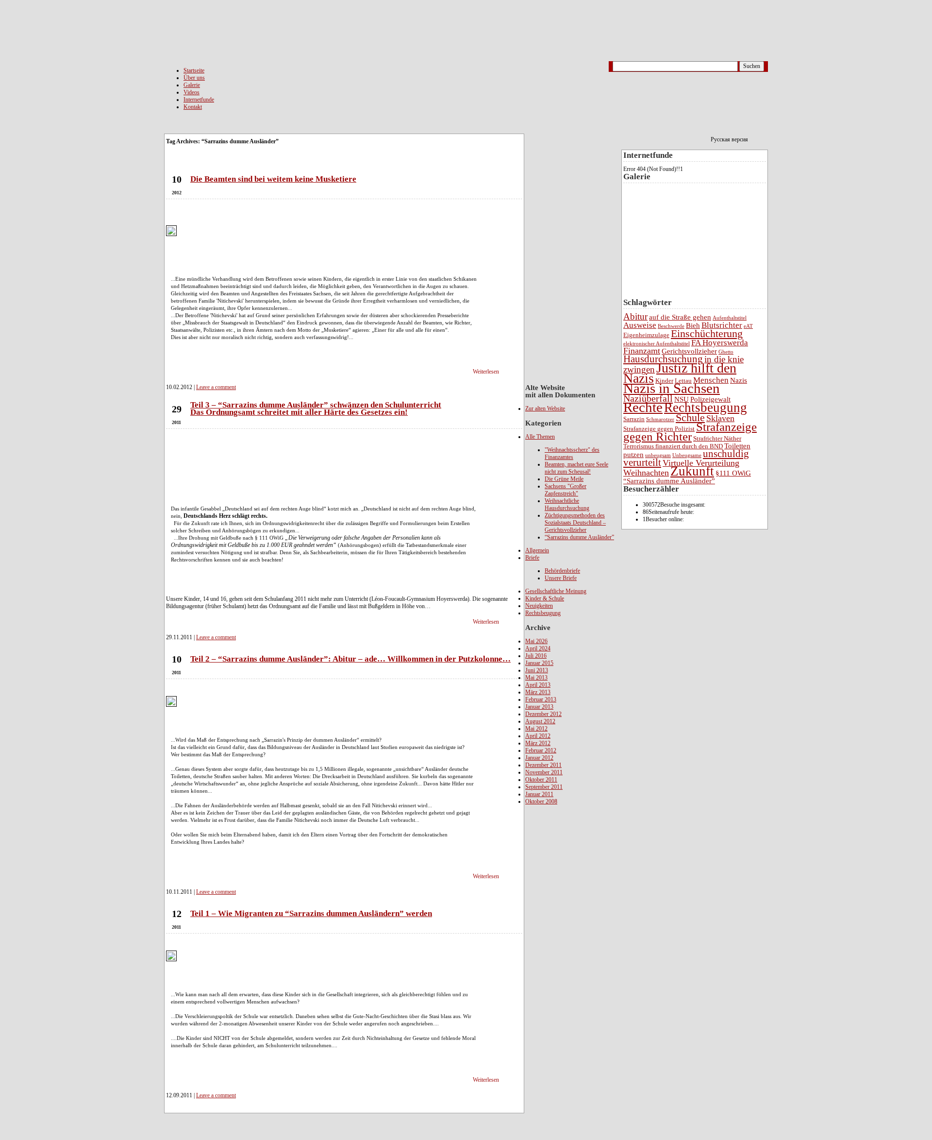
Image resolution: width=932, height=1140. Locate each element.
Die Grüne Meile (564, 479)
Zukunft (692, 471)
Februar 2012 (540, 750)
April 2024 (537, 648)
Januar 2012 (539, 757)
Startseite (193, 70)
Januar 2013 (539, 706)
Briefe (532, 557)
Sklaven (720, 418)
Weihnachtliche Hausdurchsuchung (567, 504)
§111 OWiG (733, 473)
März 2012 (537, 743)
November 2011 (544, 772)
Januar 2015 (539, 663)
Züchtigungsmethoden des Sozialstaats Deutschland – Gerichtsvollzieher (575, 522)
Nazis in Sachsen (671, 388)
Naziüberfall (648, 398)
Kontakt (192, 106)
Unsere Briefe (561, 578)
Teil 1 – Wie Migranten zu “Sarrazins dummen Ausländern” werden (311, 913)
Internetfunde (198, 99)
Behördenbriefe (562, 570)
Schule (690, 417)
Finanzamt (641, 351)
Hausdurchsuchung (663, 359)
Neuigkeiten (539, 605)
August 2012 (540, 721)
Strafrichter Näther (717, 438)
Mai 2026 (536, 641)
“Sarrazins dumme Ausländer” (579, 537)
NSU (681, 399)
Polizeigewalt (710, 399)
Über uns (194, 77)
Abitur (635, 316)
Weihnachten (646, 472)
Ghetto (725, 352)
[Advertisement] (564, 958)
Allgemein (537, 550)
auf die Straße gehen (680, 317)
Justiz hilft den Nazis (679, 373)
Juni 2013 (536, 670)
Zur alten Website (545, 408)
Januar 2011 (539, 794)
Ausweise (639, 325)
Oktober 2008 (541, 801)
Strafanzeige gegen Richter (690, 431)
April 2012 (537, 735)
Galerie (191, 85)
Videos (191, 92)
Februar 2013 (540, 699)
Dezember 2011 (543, 765)
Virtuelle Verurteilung (701, 463)
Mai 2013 (536, 677)
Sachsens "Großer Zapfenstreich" (565, 490)
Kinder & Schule (544, 598)
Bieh (693, 325)
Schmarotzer (660, 419)
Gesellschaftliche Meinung (555, 591)
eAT (748, 326)
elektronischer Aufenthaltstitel (656, 343)
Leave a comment (216, 387)
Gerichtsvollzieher (689, 351)
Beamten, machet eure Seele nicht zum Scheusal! (576, 468)
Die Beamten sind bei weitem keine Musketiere (273, 179)
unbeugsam (658, 455)
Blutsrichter (721, 325)
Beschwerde (671, 326)
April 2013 (537, 684)
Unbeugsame (686, 455)
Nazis (738, 380)
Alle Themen (540, 436)
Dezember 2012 (543, 714)
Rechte (643, 407)
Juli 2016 (536, 655)
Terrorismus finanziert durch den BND (673, 446)
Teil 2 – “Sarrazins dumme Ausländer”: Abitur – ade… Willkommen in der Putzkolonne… (350, 659)
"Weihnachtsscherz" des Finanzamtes (572, 453)
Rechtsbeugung (543, 613)
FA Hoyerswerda (719, 342)
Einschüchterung (707, 333)
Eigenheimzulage (646, 335)
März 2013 (537, 692)
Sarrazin (634, 419)
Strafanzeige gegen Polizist (659, 428)
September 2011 (544, 786)
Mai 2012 (536, 728)
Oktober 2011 (541, 779)
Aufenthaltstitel (730, 318)
